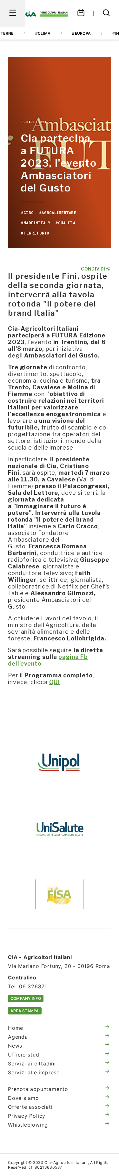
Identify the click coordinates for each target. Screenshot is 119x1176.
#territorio (35, 232)
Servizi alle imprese (34, 1072)
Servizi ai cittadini (32, 1063)
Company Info (25, 998)
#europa (81, 33)
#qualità (65, 222)
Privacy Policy (26, 1116)
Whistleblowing (28, 1125)
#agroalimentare (57, 212)
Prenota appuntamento (38, 1089)
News (15, 1046)
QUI (54, 682)
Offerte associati (30, 1107)
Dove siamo (23, 1098)
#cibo (27, 212)
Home (15, 1028)
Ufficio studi (24, 1054)
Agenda (18, 1037)
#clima (42, 33)
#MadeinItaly (35, 222)
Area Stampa (24, 1010)
